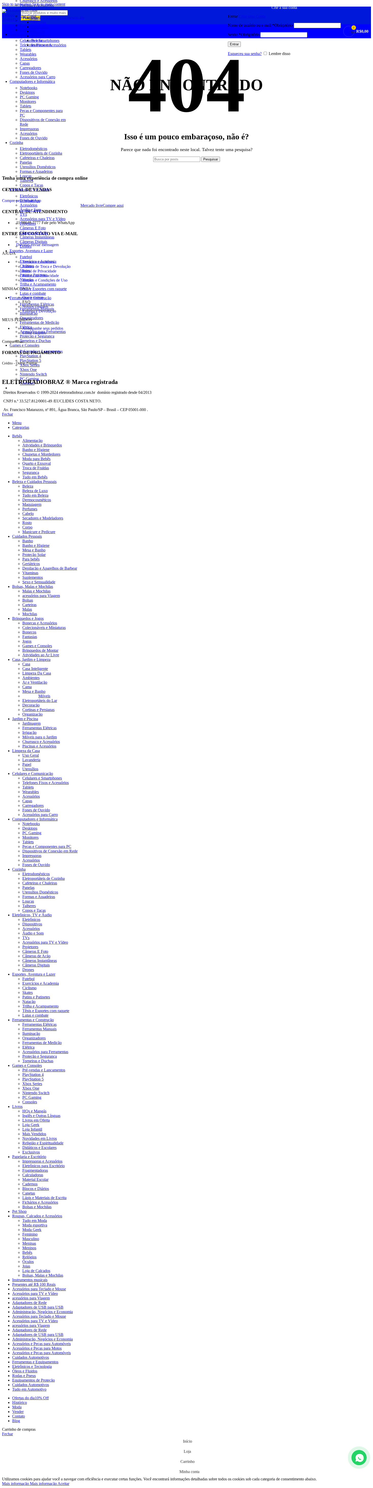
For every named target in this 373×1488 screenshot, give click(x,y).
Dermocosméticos (36, 500)
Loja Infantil (32, 1129)
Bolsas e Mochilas (37, 1207)
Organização (32, 714)
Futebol (26, 257)
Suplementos (32, 577)
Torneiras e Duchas (35, 341)
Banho (27, 541)
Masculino (30, 1239)
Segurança (30, 472)
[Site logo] (10, 19)
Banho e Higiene (35, 450)
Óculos (28, 1261)
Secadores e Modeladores (42, 518)
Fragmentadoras (35, 1170)
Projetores (28, 223)
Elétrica (26, 327)
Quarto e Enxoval (36, 463)
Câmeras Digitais (33, 241)
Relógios (29, 1257)
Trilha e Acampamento (38, 284)
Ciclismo (27, 266)
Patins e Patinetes (33, 275)
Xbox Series (30, 365)
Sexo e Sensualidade (38, 582)
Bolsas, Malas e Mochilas (42, 1275)
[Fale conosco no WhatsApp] (359, 1457)
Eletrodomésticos (33, 148)
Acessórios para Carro (37, 77)
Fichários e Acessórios (40, 1202)
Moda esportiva (34, 1225)
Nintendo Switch (33, 374)
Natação (26, 279)
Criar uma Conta (252, 16)
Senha (243, 34)
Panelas (26, 162)
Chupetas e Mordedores (41, 454)
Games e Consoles (37, 646)
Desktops (27, 92)
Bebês (27, 1252)
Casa (26, 664)
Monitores (28, 101)
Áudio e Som (30, 210)
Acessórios (28, 59)
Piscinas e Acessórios (37, 5)
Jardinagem (31, 723)
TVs (23, 214)
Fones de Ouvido (33, 72)
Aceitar (63, 1483)
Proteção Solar (34, 554)
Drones (25, 246)
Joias (26, 1266)
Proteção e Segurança (37, 336)
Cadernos (30, 1184)
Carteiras (29, 605)
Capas (25, 63)
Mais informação (29, 1483)
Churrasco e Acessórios (41, 741)
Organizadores (31, 318)
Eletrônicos (29, 196)
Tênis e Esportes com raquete (43, 289)
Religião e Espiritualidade (42, 1143)
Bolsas (27, 600)
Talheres (26, 180)
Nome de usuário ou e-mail (260, 25)
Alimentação (32, 440)
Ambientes (31, 678)
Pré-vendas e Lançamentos (41, 351)
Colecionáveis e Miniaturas (44, 627)
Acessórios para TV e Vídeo (42, 219)
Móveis (44, 696)
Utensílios (30, 769)
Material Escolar (35, 1179)
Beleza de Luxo (35, 491)
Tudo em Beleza (35, 495)
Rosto (27, 522)
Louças (25, 176)
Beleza (27, 486)
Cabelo (28, 513)
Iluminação (29, 313)
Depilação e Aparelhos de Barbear (49, 568)
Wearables (28, 54)
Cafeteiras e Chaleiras (37, 158)
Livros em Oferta (36, 1120)
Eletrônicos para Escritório (43, 1166)
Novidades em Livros (39, 1138)
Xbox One (28, 369)
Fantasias (29, 637)
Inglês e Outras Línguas (41, 1115)
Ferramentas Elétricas (37, 304)
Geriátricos (31, 564)
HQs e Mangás (34, 1111)
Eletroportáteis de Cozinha (41, 153)
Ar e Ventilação (34, 682)
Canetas (28, 1193)
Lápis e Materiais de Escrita (44, 1198)
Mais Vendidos (34, 1134)
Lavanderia (31, 760)
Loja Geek (30, 1125)
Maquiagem (31, 504)
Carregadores (30, 68)
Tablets (25, 106)
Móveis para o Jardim (39, 737)
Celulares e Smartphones (42, 778)
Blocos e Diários (35, 1188)
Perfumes (29, 509)
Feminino (30, 1234)
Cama (27, 687)
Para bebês (31, 559)
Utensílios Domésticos (38, 167)
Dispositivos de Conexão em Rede (50, 851)
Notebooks (28, 88)
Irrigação (29, 732)
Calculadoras (32, 1175)
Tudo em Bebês (34, 477)
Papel (26, 764)
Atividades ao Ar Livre (40, 655)
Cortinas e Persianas (38, 710)
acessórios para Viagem (41, 595)
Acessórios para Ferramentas (43, 331)
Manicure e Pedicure (38, 532)
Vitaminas (30, 573)
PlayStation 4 (30, 356)
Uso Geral (30, 755)
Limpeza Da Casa (36, 673)
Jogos (26, 641)
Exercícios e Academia (38, 261)
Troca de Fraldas (35, 468)
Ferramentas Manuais (37, 309)
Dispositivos (30, 200)
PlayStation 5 (30, 360)
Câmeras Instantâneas (37, 237)
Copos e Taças (31, 185)
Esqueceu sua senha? (245, 53)
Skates (25, 270)
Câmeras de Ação (34, 232)
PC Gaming (29, 97)
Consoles (27, 383)
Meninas (29, 1243)
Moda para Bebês (36, 459)
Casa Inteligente (35, 668)
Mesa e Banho (33, 550)
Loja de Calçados (36, 1271)
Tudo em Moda (34, 1220)
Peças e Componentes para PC (46, 846)
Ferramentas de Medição (39, 322)
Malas (27, 609)
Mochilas (29, 614)
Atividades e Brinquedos (42, 445)
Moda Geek (31, 1229)
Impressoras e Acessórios (42, 1161)
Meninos (29, 1248)
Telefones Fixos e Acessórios (45, 782)
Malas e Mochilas (36, 591)
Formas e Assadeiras (36, 171)
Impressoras (29, 129)
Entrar (234, 44)
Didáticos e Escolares (39, 1147)
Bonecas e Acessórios (39, 623)
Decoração (31, 705)
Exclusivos (31, 1152)
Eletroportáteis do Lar (39, 700)
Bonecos (29, 632)
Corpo (27, 527)
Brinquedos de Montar (40, 650)
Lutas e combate (33, 293)
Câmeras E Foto (33, 228)
